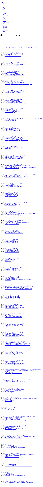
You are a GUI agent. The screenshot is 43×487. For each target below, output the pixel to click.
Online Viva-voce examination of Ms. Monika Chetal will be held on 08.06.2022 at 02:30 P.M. (14, 307)
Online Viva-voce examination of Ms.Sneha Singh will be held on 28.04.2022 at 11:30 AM (14, 316)
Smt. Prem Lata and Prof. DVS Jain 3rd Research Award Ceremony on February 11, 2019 (14, 426)
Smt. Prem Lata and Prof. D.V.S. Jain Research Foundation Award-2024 (12, 93)
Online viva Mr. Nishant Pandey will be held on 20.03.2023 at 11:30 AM (12, 257)
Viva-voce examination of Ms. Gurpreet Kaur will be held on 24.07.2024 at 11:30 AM (13, 186)
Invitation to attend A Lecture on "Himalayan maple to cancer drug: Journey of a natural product (14, 145)
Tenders (3, 17)
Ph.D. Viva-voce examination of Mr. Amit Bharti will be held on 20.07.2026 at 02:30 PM (14, 53)
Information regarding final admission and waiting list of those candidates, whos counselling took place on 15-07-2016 (16, 480)
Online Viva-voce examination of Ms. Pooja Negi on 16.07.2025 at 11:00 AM (12, 110)
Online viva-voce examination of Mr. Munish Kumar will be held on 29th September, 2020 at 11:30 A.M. (15, 381)
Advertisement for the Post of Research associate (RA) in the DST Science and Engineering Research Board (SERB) (16, 210)
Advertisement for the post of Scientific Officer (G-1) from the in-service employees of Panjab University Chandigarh (16, 176)
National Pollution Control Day (8, 148)
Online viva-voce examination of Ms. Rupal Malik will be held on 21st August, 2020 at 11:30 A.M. (15, 387)
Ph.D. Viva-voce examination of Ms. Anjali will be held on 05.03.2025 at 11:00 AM (13, 139)
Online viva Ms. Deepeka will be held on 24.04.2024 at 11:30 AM (11, 195)
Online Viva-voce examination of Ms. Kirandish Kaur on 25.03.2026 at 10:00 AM (13, 65)
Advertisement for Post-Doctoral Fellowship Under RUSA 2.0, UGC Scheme (12, 129)
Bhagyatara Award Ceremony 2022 (8, 314)
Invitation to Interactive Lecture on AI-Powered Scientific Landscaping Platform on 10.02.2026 (14, 74)
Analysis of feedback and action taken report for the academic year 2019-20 (12, 296)
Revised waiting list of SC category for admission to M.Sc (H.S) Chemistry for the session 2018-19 (15, 435)
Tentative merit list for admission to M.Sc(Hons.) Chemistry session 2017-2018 (13, 455)
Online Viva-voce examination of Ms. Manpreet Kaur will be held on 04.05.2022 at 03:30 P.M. (14, 313)
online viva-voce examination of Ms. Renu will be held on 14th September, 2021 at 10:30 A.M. (14, 342)
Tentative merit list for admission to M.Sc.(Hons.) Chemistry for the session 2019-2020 (13, 417)
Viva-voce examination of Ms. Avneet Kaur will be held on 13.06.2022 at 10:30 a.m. (13, 305)
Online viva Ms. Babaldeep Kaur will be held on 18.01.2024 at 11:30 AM (12, 211)
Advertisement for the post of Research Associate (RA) (10, 247)
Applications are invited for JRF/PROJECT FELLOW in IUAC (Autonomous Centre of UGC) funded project (16, 420)
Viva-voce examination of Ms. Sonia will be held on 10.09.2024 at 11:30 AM (12, 175)
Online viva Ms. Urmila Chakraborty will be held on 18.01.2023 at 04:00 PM (12, 269)
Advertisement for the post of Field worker (9, 372)
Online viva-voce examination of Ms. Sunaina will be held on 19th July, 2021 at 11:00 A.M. (14, 352)
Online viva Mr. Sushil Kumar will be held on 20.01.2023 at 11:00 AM (12, 268)
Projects (3, 9)
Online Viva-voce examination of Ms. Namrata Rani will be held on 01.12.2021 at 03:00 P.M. (14, 334)
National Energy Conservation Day (8, 149)
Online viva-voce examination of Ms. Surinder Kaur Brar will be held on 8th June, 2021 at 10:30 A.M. (15, 353)
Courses (3, 7)
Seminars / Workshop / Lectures (6, 15)
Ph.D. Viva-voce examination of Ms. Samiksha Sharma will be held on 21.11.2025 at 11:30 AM (14, 91)
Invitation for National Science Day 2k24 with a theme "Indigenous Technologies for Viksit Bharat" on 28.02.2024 (16, 202)
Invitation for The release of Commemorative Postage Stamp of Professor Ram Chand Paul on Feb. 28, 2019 (15, 425)
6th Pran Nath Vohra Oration (8, 261)
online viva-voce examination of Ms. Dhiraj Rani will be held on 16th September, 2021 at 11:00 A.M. (15, 341)
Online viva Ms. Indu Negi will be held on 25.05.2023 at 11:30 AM (11, 242)
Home (2, 2)
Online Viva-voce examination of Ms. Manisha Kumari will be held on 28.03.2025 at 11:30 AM (14, 135)
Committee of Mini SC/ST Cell (8, 280)
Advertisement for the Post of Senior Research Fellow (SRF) (11, 212)
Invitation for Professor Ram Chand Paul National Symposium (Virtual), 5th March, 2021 (14, 360)
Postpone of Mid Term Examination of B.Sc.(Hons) (10, 410)
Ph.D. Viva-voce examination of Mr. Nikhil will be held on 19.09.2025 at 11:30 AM (13, 99)
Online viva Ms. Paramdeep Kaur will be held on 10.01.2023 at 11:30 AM (12, 270)
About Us (4, 6)
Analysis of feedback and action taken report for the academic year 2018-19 (12, 297)
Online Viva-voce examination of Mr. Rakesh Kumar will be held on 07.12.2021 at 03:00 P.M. (14, 335)
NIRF (3, 23)
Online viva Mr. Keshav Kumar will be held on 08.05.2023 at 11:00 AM (12, 248)
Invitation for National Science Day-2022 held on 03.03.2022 (11, 322)
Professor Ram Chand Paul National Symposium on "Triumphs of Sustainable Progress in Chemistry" (15, 447)
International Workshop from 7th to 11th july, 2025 (10, 112)
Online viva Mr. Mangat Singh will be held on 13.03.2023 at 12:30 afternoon (12, 259)
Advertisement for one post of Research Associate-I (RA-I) (11, 136)
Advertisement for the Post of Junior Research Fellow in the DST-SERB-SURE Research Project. (14, 220)
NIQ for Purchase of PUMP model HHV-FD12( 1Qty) (10, 465)
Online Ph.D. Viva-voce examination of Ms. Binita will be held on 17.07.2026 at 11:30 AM (14, 54)
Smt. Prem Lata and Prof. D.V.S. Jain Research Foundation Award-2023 (12, 168)
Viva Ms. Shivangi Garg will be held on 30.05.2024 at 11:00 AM (11, 191)
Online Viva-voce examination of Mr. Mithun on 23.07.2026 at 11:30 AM (12, 52)
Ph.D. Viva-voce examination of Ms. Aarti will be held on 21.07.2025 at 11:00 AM (13, 111)
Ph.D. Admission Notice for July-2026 (8, 55)
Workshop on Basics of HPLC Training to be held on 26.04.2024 (11, 192)
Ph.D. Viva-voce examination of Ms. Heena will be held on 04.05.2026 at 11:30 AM (13, 62)
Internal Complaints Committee (6, 22)
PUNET (5, 29)
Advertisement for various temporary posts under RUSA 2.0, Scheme (12, 128)
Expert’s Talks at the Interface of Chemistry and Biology (10, 203)
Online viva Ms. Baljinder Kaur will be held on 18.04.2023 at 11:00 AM (12, 251)
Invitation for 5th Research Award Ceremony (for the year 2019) (11, 351)
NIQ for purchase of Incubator (8, 472)
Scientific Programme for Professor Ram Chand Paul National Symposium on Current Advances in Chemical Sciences (16, 462)
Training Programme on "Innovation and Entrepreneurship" (11, 72)
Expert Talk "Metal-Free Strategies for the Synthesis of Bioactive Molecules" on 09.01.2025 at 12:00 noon (15, 155)
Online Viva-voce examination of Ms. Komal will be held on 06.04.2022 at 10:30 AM (13, 317)
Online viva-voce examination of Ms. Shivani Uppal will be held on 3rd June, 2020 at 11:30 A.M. (14, 390)
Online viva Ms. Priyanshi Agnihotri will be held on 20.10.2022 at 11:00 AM (12, 277)
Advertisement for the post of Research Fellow (9, 474)
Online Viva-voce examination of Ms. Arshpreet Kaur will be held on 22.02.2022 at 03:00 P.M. (14, 323)
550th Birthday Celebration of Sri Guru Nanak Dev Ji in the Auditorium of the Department (14, 407)
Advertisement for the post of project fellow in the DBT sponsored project (12, 419)
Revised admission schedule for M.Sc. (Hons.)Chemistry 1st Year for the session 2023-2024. (14, 233)
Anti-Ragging (4, 19)
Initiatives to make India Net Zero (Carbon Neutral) (10, 240)
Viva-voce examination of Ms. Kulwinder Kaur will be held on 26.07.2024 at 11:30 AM (13, 187)
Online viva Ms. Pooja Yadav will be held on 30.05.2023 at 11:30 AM (12, 243)
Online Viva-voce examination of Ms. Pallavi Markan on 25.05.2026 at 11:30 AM (13, 56)
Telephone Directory (5, 26)
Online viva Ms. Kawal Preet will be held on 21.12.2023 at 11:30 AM (12, 214)
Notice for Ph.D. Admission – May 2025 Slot (9, 127)
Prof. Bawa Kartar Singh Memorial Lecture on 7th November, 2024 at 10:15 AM (13, 163)
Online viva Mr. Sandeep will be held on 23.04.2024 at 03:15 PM (11, 194)
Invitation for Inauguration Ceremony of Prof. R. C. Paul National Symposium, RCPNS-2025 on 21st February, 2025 (16, 140)
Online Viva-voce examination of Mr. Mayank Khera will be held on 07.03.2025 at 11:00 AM (14, 138)
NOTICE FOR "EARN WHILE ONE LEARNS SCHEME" (11, 303)
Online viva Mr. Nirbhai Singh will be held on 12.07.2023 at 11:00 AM (12, 238)
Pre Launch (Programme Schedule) (8, 117)
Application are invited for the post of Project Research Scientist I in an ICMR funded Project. (14, 92)
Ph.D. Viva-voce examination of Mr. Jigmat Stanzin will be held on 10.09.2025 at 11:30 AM (14, 98)
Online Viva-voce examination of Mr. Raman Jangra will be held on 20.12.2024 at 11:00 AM (14, 158)
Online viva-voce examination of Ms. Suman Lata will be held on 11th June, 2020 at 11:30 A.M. (14, 389)
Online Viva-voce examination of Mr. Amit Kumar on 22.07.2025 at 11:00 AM (13, 109)
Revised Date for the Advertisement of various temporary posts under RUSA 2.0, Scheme (14, 121)
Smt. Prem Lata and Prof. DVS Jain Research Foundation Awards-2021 (12, 276)
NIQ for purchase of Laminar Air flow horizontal (10, 471)
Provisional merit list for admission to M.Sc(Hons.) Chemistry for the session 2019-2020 (13, 415)
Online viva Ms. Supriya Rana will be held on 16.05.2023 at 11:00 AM (12, 249)
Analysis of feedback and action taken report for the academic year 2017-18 (12, 298)
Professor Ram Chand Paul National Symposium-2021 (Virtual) (11, 361)
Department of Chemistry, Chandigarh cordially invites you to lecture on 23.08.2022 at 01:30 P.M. (14, 287)
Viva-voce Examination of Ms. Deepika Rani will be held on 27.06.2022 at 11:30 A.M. (13, 304)
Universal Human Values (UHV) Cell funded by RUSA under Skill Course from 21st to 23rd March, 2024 (15, 201)
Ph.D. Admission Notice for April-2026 (9, 63)
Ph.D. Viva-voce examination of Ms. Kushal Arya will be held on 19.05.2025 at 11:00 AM (14, 131)
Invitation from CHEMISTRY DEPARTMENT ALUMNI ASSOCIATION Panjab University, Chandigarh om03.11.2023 (17, 222)
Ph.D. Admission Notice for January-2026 (9, 83)
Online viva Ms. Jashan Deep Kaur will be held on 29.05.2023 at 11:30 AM (12, 241)
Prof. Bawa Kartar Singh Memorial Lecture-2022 (10, 315)
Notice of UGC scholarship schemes (8, 401)
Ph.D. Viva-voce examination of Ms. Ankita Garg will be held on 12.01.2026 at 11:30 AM (14, 80)
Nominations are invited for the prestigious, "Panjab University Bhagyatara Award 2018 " (14, 418)
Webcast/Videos (4, 21)
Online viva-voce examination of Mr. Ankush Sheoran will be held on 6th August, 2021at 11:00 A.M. (15, 350)
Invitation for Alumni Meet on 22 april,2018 (9, 445)
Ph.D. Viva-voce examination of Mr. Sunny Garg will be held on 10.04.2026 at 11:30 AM (14, 64)
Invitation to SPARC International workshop (9, 409)
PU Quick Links (3, 18)
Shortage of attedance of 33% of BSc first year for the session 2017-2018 (12, 453)
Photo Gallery (4, 31)
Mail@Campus (5, 30)
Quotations (4, 14)
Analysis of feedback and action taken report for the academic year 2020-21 (12, 295)
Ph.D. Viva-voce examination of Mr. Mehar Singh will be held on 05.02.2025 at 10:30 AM (14, 146)
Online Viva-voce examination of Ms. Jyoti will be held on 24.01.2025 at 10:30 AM (13, 147)
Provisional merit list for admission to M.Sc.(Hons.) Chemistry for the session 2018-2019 (13, 437)
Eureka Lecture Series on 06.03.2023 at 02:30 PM (10, 260)
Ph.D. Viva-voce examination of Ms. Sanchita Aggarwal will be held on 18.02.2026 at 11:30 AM (14, 75)
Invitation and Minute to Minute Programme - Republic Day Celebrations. (12, 397)
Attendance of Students (5, 13)
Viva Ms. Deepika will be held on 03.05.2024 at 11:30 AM (11, 193)
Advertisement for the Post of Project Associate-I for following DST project (12, 223)
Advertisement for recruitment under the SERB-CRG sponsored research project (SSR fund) (14, 164)
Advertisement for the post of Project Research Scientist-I (10, 173)
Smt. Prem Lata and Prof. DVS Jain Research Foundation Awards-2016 (12, 457)
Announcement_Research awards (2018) (9, 399)
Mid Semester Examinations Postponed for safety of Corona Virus (11, 392)
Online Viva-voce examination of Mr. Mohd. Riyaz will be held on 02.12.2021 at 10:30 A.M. (14, 333)
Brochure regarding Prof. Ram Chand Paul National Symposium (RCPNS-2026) (13, 81)
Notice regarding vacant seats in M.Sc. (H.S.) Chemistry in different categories (12, 434)
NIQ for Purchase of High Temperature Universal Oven (10, 464)
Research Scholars (4, 10)
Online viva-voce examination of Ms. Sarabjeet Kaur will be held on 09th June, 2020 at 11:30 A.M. (15, 388)
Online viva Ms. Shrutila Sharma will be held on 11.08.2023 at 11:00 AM (12, 231)
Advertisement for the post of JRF (8, 452)
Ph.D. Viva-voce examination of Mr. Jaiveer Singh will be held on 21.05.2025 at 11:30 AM (14, 126)
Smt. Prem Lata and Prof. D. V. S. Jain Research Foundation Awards (12, 380)
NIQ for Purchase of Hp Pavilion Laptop (9, 463)
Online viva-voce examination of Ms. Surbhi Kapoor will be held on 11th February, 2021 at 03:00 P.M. (15, 364)
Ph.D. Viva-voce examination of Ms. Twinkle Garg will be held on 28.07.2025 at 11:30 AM (14, 108)
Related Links (3, 11)
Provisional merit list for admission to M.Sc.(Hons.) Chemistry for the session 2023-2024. (14, 232)
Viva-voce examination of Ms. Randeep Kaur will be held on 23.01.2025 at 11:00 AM (13, 156)
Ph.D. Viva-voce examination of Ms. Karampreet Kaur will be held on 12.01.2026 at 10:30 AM (14, 82)
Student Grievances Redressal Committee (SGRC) (8, 20)
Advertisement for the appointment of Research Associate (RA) (11, 362)
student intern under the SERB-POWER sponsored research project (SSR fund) (13, 215)
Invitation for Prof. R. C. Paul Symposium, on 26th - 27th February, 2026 (12, 71)
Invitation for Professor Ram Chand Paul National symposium (11, 446)
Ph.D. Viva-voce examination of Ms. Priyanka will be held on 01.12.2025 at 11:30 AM (13, 90)
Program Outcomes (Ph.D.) (7, 326)
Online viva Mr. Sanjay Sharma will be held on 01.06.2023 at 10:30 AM (12, 239)
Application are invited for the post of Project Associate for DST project (12, 120)
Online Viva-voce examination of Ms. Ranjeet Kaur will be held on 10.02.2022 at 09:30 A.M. (14, 325)
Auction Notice (6, 371)
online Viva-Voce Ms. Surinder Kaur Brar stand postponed (10, 354)
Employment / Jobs (5, 27)
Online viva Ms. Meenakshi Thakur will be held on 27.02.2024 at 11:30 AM (12, 204)
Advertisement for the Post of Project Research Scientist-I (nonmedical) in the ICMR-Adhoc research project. (16, 219)
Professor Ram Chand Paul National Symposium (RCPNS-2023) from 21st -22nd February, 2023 (14, 267)
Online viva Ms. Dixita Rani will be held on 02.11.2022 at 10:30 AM (12, 275)
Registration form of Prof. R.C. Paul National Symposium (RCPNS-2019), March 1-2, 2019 (14, 428)
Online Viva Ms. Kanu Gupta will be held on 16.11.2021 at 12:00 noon (12, 336)
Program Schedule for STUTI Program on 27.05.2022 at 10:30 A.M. (12, 308)
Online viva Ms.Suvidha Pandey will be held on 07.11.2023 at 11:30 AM (12, 221)
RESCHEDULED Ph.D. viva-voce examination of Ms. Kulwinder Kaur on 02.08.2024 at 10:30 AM (15, 182)
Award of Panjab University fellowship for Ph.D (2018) (10, 429)
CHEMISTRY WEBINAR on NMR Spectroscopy (10, 391)
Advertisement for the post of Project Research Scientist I (10, 119)
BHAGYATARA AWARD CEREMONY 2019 (9, 406)
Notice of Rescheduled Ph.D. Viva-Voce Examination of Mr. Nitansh (12, 100)
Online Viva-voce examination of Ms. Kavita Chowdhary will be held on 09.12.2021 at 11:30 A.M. (15, 332)
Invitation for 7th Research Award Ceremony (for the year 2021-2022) (12, 184)
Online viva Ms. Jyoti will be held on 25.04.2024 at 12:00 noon (11, 196)
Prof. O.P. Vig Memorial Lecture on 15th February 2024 (10, 205)
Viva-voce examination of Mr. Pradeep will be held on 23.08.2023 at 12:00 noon (13, 229)
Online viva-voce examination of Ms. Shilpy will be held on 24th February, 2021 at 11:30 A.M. (14, 363)
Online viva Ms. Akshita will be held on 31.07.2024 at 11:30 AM (11, 185)
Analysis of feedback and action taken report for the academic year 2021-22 (12, 294)
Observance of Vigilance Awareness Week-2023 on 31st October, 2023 (12, 224)
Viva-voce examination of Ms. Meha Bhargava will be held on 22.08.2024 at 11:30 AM (13, 177)
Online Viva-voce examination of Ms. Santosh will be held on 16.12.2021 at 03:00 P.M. (13, 331)
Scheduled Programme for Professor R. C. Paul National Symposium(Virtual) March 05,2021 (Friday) (15, 359)
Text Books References (7, 456)
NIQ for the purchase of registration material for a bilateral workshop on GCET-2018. (13, 443)
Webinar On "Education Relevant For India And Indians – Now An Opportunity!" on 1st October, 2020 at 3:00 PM (16, 378)
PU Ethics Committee (5, 24)
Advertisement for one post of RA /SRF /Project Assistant (10, 166)
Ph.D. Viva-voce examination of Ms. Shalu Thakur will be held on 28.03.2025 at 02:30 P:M (14, 137)
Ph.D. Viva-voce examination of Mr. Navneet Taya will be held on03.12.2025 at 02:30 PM (14, 89)
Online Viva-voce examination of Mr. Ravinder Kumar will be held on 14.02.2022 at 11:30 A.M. (14, 324)
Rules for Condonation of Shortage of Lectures (9, 400)
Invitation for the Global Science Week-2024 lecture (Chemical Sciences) (12, 159)
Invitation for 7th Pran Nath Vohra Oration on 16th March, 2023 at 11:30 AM (12, 258)
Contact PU (3, 3)
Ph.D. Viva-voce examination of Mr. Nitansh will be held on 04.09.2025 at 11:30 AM (13, 102)
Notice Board (4, 12)
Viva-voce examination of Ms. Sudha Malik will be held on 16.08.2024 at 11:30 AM (13, 183)
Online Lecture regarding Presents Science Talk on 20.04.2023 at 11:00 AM (12, 250)
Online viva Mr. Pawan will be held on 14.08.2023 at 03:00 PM (11, 230)
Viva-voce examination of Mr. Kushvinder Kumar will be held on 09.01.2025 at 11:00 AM (14, 157)
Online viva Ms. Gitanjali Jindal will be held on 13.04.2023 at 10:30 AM (12, 252)
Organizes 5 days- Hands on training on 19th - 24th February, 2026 (11, 73)
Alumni (3, 28)
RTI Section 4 (4, 16)
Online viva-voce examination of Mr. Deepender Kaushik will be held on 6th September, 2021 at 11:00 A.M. (15, 344)
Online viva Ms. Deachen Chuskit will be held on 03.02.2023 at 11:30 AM (12, 266)
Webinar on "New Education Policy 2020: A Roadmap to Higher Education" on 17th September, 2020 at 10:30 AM (16, 382)
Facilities (4, 8)
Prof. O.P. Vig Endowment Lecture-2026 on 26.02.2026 (10, 70)
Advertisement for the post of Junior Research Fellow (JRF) (11, 278)
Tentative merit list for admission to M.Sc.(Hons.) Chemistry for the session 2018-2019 (13, 438)
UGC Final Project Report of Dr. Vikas (9, 444)
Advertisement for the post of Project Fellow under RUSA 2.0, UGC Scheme (12, 130)
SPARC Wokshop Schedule (7, 408)
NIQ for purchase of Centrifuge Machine (9, 473)
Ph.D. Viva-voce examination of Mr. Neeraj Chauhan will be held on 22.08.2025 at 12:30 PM (14, 101)
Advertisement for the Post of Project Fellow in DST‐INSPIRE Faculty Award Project (13, 373)
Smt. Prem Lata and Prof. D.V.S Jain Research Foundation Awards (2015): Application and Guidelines (15, 475)
